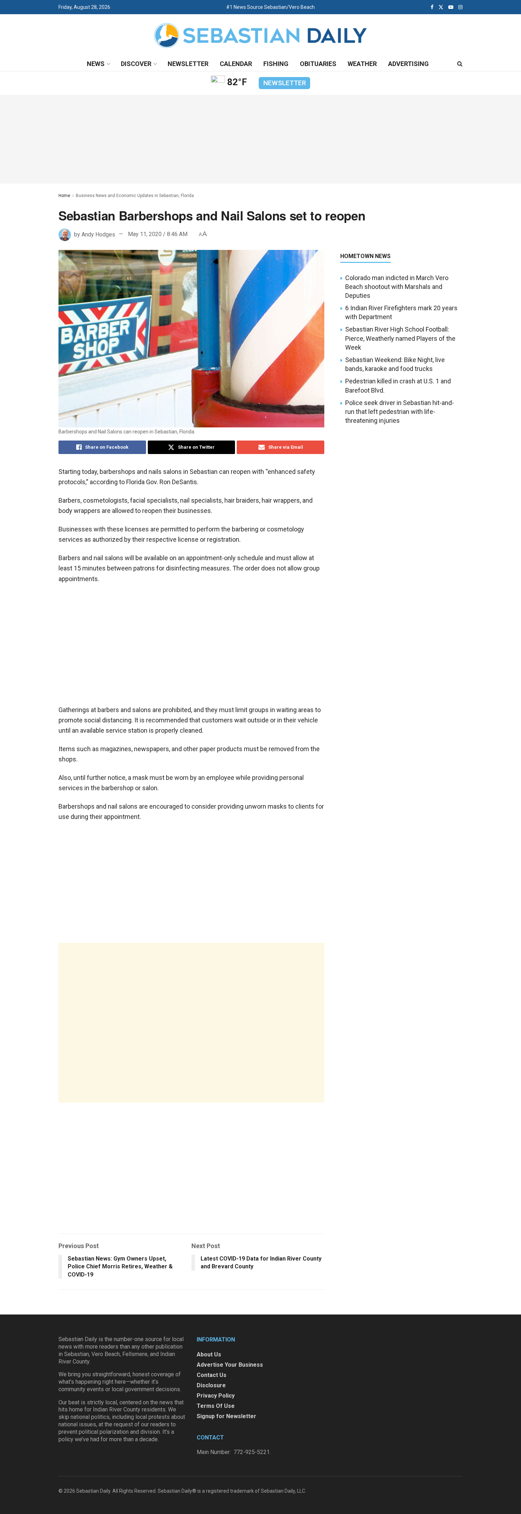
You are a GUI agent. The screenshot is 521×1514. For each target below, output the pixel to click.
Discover (136, 63)
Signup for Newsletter (226, 1416)
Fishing (275, 63)
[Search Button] (460, 64)
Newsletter (188, 63)
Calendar (236, 63)
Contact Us (211, 1375)
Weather (362, 63)
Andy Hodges (98, 234)
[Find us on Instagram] (460, 7)
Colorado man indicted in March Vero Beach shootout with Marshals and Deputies (396, 286)
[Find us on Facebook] (432, 7)
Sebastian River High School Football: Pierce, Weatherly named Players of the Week (400, 338)
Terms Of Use (216, 1406)
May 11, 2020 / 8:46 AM (157, 234)
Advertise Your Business (230, 1364)
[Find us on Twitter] (440, 7)
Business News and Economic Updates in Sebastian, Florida (135, 195)
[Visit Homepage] (260, 35)
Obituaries (318, 63)
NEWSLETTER (284, 83)
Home (64, 195)
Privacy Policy (216, 1395)
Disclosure (211, 1385)
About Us (209, 1354)
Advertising (408, 63)
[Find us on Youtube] (450, 7)
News (96, 63)
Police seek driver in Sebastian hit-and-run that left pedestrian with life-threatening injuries (399, 411)
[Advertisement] (191, 1023)
